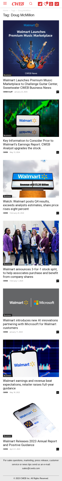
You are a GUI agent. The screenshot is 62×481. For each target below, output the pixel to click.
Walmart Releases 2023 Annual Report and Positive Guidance (30, 443)
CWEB (5, 152)
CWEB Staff (7, 92)
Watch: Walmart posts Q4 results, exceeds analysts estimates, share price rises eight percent (31, 205)
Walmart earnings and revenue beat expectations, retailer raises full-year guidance (28, 384)
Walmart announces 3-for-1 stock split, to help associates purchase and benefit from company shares (30, 273)
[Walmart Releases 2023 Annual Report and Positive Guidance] (31, 418)
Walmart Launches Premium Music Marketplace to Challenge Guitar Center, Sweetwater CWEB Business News (30, 84)
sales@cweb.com (31, 468)
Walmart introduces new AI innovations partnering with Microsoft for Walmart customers (30, 324)
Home (5, 10)
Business (7, 75)
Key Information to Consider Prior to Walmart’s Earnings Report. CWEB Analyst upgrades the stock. (28, 144)
